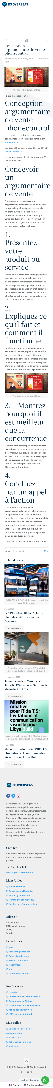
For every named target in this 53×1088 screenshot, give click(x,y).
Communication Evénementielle (24, 1005)
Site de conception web (20, 1009)
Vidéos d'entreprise (18, 960)
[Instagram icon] (31, 1072)
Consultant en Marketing (21, 891)
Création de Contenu (18, 973)
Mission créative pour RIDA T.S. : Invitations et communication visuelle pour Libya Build (25, 753)
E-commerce (15, 965)
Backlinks (13, 1046)
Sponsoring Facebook (19, 951)
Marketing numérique (19, 895)
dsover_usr (26, 58)
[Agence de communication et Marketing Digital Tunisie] (15, 4)
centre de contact (14, 151)
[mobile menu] (49, 4)
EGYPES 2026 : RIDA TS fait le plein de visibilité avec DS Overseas (24, 617)
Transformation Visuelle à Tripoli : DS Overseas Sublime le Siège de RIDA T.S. (26, 685)
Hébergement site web (20, 1042)
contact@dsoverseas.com (19, 872)
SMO (11, 947)
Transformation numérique (22, 899)
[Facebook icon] (25, 1072)
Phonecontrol (11, 142)
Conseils (13, 992)
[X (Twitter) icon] (28, 1072)
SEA (10, 969)
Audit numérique (17, 886)
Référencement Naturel (20, 1014)
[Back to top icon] (26, 1061)
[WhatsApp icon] (22, 1072)
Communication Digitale (20, 1001)
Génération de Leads (19, 956)
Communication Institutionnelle (24, 996)
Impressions (15, 1037)
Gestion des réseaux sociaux (23, 904)
